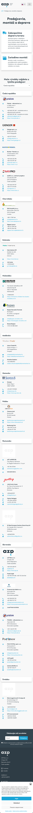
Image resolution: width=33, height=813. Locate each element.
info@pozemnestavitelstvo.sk (15, 602)
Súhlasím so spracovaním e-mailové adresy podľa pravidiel (17, 743)
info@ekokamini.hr (12, 219)
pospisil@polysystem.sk (13, 662)
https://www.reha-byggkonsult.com (17, 711)
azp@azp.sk (10, 568)
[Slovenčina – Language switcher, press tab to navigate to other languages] (23, 4)
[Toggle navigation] (29, 4)
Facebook (5, 768)
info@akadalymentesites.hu (15, 354)
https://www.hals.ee (12, 259)
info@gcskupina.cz (12, 138)
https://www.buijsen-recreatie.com (17, 320)
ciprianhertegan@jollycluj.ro (15, 504)
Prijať (16, 798)
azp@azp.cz (4, 775)
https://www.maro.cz (13, 190)
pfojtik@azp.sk (11, 577)
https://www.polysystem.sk (14, 655)
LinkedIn (5, 771)
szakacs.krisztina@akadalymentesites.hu (18, 363)
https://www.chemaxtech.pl (15, 422)
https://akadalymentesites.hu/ (15, 356)
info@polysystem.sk (12, 653)
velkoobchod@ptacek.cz (14, 116)
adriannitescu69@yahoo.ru (14, 536)
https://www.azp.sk (12, 570)
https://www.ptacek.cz (13, 118)
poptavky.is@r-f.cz (12, 162)
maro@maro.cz (11, 188)
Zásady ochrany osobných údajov (20, 811)
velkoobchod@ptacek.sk (14, 631)
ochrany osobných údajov (16, 744)
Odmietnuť (16, 803)
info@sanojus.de (11, 391)
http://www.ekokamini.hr (14, 221)
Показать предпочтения (16, 807)
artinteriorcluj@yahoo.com (14, 468)
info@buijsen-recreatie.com (15, 318)
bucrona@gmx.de (12, 709)
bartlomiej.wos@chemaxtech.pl (16, 420)
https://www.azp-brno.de (14, 393)
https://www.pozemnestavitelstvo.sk (17, 604)
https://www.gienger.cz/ (14, 140)
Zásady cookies (8, 811)
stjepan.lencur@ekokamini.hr (15, 230)
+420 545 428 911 (5, 777)
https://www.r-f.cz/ (12, 164)
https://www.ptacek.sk (13, 633)
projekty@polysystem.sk (14, 669)
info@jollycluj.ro (11, 495)
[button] (30, 784)
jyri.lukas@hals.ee (12, 266)
